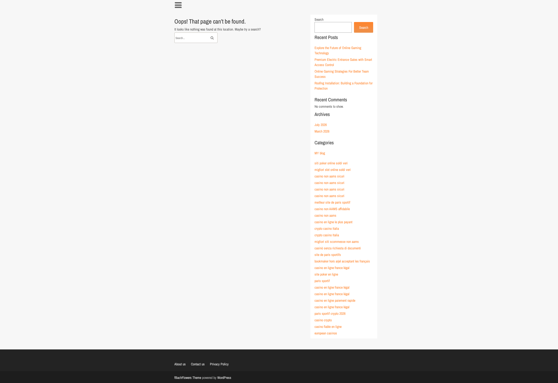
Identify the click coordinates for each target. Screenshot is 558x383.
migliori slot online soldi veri (333, 169)
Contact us (198, 364)
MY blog (320, 153)
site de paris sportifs (328, 254)
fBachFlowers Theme (187, 377)
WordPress (224, 377)
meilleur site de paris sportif (332, 202)
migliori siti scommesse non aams (337, 241)
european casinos (326, 333)
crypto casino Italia (327, 228)
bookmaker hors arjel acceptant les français (342, 261)
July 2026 (321, 124)
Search (319, 19)
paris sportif (322, 280)
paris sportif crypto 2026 (330, 313)
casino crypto (323, 320)
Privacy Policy (219, 364)
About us (180, 364)
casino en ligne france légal (332, 267)
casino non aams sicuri (329, 176)
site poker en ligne (326, 274)
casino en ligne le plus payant (333, 222)
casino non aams (325, 215)
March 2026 (322, 131)
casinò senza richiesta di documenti (338, 248)
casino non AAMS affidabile (332, 208)
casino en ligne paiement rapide (335, 300)
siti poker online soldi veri (331, 163)
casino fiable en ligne (328, 326)
